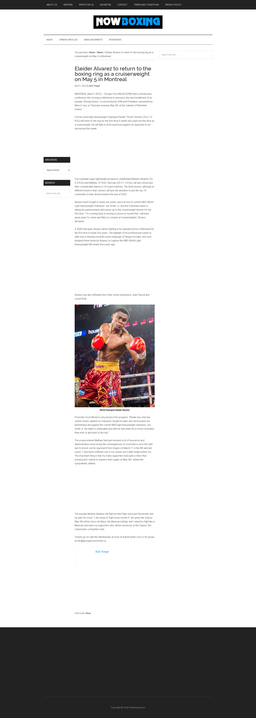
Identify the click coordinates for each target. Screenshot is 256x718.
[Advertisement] (115, 155)
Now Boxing (128, 22)
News (88, 613)
